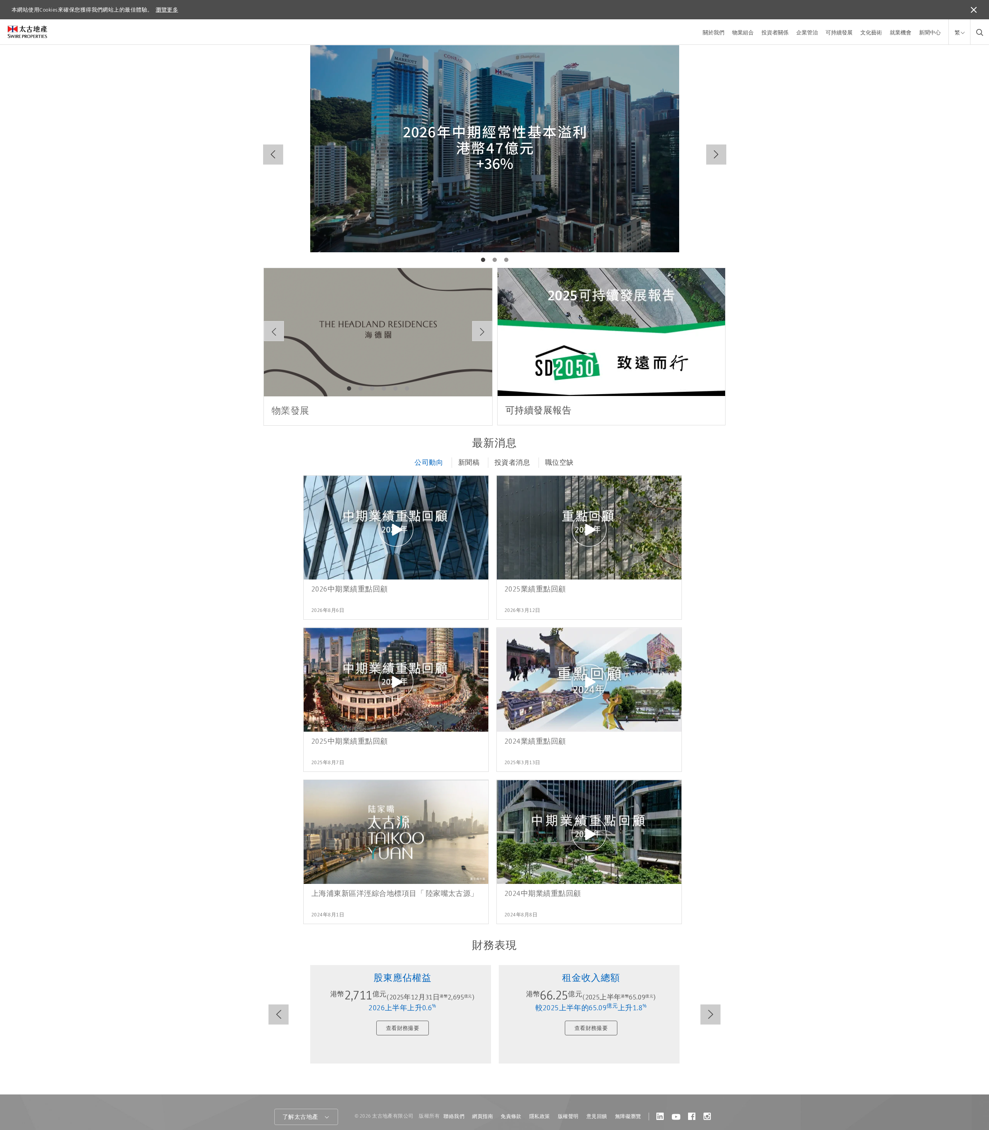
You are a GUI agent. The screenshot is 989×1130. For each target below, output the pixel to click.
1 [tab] (483, 260)
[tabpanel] (494, 148)
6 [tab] (407, 389)
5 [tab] (395, 389)
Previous (273, 154)
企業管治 (807, 32)
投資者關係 (774, 32)
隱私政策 (539, 1116)
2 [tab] (494, 260)
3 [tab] (506, 260)
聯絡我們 (454, 1116)
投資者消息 (512, 462)
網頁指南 (482, 1116)
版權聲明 (568, 1116)
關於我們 (713, 32)
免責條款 (511, 1116)
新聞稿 (468, 462)
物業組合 (743, 32)
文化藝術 (871, 32)
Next (716, 154)
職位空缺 (559, 462)
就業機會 (900, 32)
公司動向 (429, 462)
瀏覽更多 (167, 10)
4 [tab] (384, 389)
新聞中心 (930, 32)
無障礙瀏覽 (628, 1116)
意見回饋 (596, 1116)
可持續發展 (839, 32)
